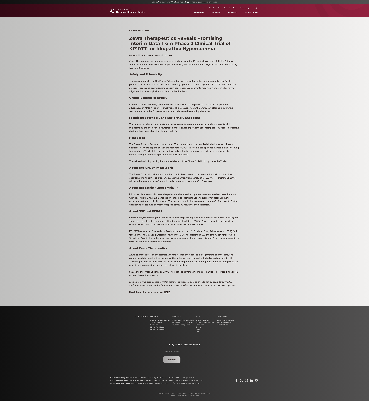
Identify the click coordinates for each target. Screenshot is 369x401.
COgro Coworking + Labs (181, 325)
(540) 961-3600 (173, 378)
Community (200, 325)
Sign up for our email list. (206, 2)
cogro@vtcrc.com (194, 383)
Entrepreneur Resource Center (183, 320)
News (198, 329)
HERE (167, 292)
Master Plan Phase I (157, 327)
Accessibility (182, 396)
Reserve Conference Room (226, 320)
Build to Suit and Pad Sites (160, 320)
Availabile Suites (156, 322)
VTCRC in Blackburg (203, 320)
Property (154, 317)
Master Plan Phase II (157, 329)
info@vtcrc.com (188, 378)
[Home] (127, 12)
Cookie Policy (194, 396)
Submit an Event (223, 325)
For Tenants (222, 317)
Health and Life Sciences (150, 55)
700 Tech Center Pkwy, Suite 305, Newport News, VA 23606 (151, 380)
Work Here (176, 317)
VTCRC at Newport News (205, 322)
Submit (172, 359)
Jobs (197, 332)
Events (198, 327)
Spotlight (169, 55)
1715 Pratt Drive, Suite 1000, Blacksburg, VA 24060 (145, 378)
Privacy (173, 396)
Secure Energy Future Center (182, 322)
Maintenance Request (224, 322)
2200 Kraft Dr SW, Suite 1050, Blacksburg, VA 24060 (150, 383)
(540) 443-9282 (182, 380)
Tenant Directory (141, 317)
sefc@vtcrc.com (197, 380)
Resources (154, 325)
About (198, 317)
